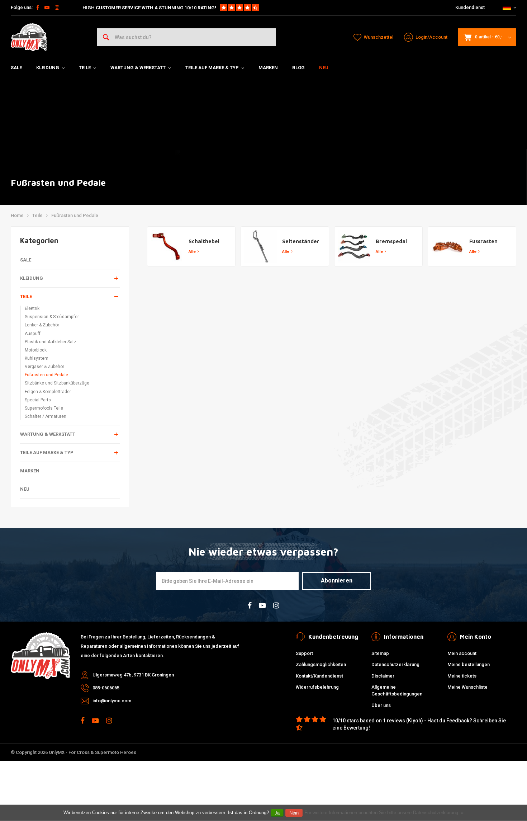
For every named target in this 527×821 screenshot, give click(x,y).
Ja (277, 813)
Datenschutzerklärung (395, 664)
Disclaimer (382, 676)
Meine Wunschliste (467, 687)
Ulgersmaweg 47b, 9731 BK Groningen (133, 675)
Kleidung (47, 67)
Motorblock (36, 350)
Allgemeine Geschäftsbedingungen (396, 690)
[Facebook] (37, 7)
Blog (298, 67)
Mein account (461, 653)
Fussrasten (483, 241)
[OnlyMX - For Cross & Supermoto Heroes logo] (29, 37)
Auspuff (33, 333)
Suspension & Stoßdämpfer (52, 316)
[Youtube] (46, 7)
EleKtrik (32, 308)
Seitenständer (300, 241)
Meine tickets (461, 676)
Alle (192, 251)
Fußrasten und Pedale (74, 215)
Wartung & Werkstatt (138, 67)
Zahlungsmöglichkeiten (321, 664)
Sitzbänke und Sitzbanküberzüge (57, 383)
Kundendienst (470, 7)
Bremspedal (391, 241)
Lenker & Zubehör (42, 324)
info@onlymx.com (111, 700)
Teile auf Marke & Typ (212, 67)
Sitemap (380, 653)
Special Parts (38, 399)
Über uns (381, 705)
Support (304, 653)
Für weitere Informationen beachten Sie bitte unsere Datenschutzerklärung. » (384, 812)
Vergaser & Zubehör (44, 366)
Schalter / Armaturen (45, 416)
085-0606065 (105, 687)
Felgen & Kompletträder (48, 391)
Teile (85, 67)
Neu (323, 67)
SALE (16, 67)
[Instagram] (57, 7)
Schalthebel (204, 241)
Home (17, 215)
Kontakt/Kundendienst (319, 676)
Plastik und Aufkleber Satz (50, 341)
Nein (294, 813)
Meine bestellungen (468, 664)
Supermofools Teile (44, 408)
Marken (268, 67)
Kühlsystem (36, 358)
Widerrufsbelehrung (317, 687)
